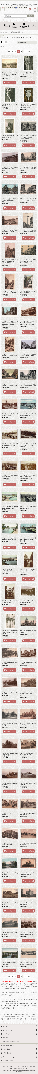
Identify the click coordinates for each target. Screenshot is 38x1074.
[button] (2, 9)
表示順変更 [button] (22, 42)
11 (25, 51)
